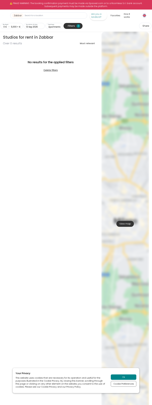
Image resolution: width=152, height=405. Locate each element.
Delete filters (51, 70)
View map (125, 223)
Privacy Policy (73, 386)
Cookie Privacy (51, 380)
